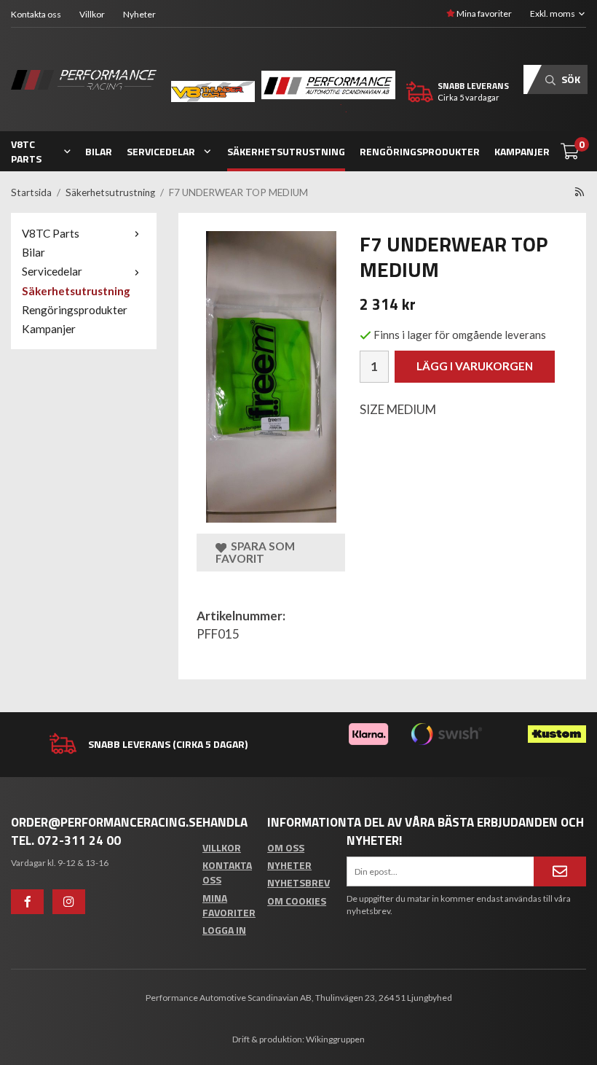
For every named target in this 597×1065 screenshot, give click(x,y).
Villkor (92, 14)
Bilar (98, 151)
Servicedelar (161, 151)
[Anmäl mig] (560, 871)
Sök (569, 79)
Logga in (224, 929)
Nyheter (139, 14)
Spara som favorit (255, 552)
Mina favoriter (483, 13)
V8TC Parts (26, 151)
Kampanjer (522, 151)
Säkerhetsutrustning (286, 151)
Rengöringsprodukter (420, 151)
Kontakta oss (36, 14)
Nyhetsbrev (298, 882)
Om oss (285, 847)
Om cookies (296, 900)
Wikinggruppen (335, 1039)
